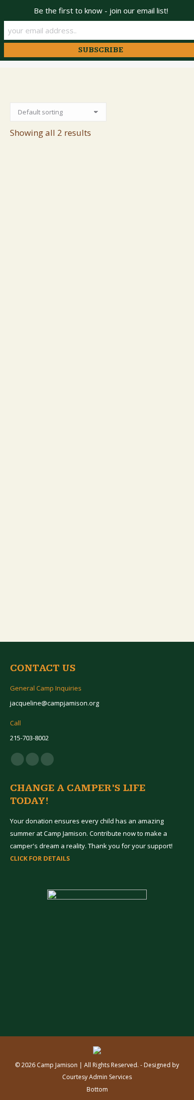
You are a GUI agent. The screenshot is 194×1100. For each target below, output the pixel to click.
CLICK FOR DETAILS (40, 858)
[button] (171, 291)
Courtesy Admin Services (97, 1077)
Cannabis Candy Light (97, 315)
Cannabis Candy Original (97, 542)
